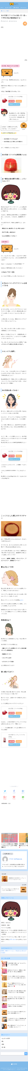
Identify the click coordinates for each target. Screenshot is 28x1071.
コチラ (21, 600)
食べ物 (3, 1047)
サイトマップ (23, 7)
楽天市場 (12, 101)
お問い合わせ (16, 7)
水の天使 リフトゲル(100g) (15, 96)
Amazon (19, 101)
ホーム (2, 7)
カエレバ (14, 98)
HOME (15, 1064)
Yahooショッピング (15, 104)
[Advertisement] (14, 44)
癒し (3, 1041)
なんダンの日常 (6, 1038)
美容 (9, 803)
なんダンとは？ (8, 7)
